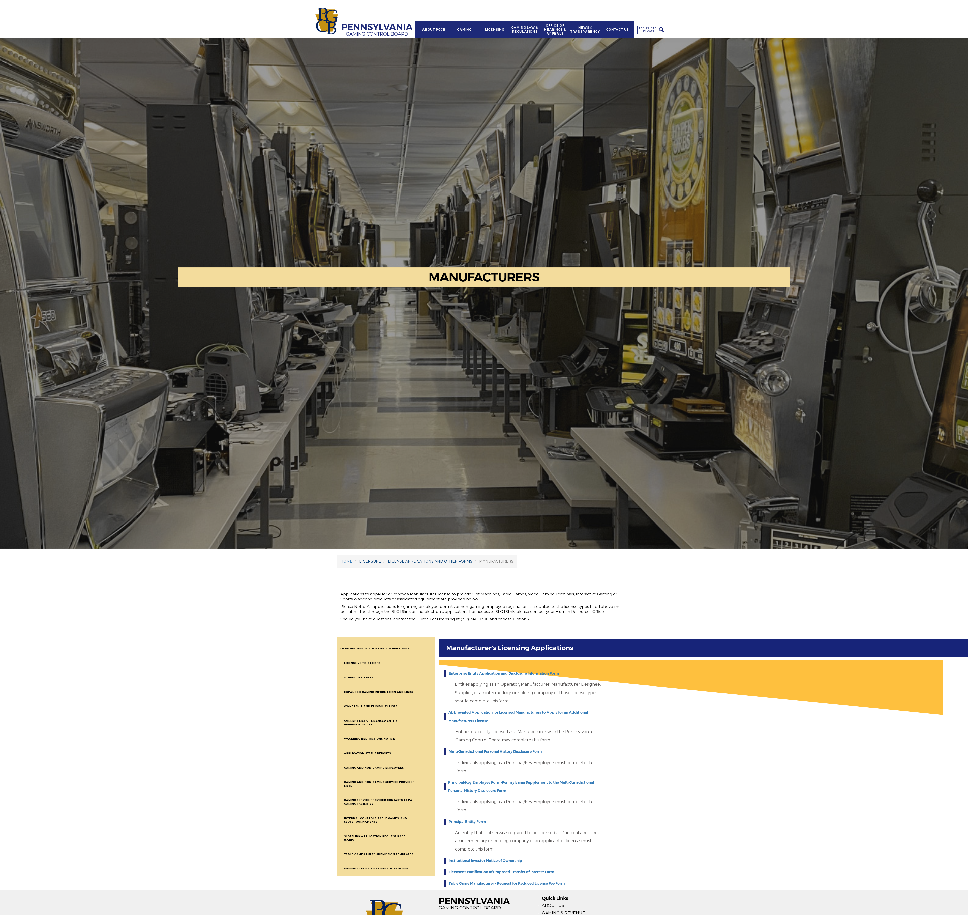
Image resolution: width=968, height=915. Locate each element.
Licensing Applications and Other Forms (374, 648)
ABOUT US (553, 905)
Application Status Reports (367, 753)
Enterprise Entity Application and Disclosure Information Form (504, 673)
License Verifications (362, 663)
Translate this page (648, 30)
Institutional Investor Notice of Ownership (485, 860)
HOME (346, 561)
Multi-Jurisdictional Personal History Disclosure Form (495, 751)
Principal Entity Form (467, 821)
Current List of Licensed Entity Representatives (371, 722)
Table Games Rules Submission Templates (378, 854)
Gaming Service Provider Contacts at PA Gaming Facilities (378, 801)
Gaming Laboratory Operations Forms (376, 868)
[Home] (327, 21)
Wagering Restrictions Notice (369, 738)
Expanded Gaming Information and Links (378, 692)
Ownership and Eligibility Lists (370, 706)
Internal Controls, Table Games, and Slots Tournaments (375, 819)
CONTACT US (617, 30)
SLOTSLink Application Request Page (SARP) (375, 838)
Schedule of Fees (359, 677)
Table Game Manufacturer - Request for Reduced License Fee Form (507, 883)
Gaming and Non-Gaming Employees (374, 767)
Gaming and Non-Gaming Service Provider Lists (379, 783)
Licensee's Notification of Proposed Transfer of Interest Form (501, 872)
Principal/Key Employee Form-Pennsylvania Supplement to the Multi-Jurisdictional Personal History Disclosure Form (521, 786)
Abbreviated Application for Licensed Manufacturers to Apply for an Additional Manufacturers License (518, 716)
